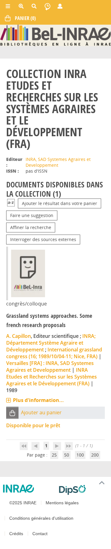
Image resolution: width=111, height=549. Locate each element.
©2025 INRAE (22, 502)
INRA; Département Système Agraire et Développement (51, 343)
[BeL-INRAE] (55, 35)
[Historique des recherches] (47, 6)
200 (95, 455)
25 (54, 455)
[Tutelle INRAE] (28, 489)
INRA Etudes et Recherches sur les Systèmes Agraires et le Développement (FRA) (51, 377)
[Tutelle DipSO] (82, 490)
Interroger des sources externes (43, 239)
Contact (39, 533)
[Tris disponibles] (11, 203)
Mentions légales (62, 502)
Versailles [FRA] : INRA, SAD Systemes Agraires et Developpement (50, 366)
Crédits (16, 533)
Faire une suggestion (31, 215)
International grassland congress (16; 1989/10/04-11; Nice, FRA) (54, 353)
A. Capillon (18, 336)
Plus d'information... (38, 400)
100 (80, 455)
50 (66, 455)
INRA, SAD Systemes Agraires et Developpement (58, 162)
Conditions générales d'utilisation (41, 518)
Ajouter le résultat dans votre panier (59, 203)
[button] (12, 413)
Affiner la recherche (30, 227)
